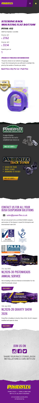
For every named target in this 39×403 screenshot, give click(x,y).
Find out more (9, 146)
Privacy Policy (12, 391)
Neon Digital (20, 399)
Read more (6, 288)
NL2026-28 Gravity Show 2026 (17, 311)
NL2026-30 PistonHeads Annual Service (16, 274)
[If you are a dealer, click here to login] (36, 3)
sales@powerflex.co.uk (17, 215)
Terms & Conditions (24, 391)
